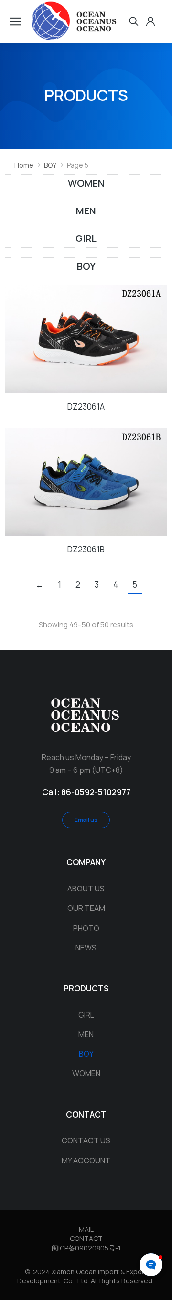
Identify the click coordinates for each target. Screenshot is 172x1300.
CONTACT (86, 1238)
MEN (86, 210)
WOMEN (86, 183)
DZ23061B (86, 549)
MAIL (86, 1229)
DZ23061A (86, 406)
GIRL (86, 238)
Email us (86, 820)
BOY (86, 266)
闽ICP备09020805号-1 (86, 1247)
